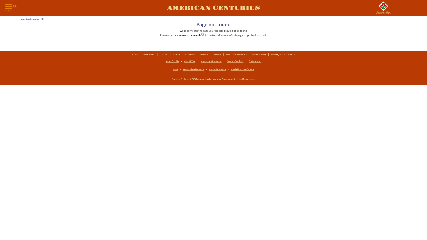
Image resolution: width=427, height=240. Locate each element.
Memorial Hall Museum (193, 69)
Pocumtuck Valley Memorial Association (214, 79)
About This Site (172, 61)
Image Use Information (211, 61)
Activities (190, 54)
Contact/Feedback (235, 61)
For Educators (255, 61)
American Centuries (213, 8)
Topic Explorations (236, 54)
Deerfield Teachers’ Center (242, 69)
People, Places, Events (283, 54)
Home (135, 54)
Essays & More (259, 54)
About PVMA (189, 61)
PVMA (175, 69)
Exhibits (204, 54)
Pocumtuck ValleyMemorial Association (383, 13)
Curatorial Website (217, 69)
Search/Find (149, 54)
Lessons (217, 54)
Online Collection (170, 54)
